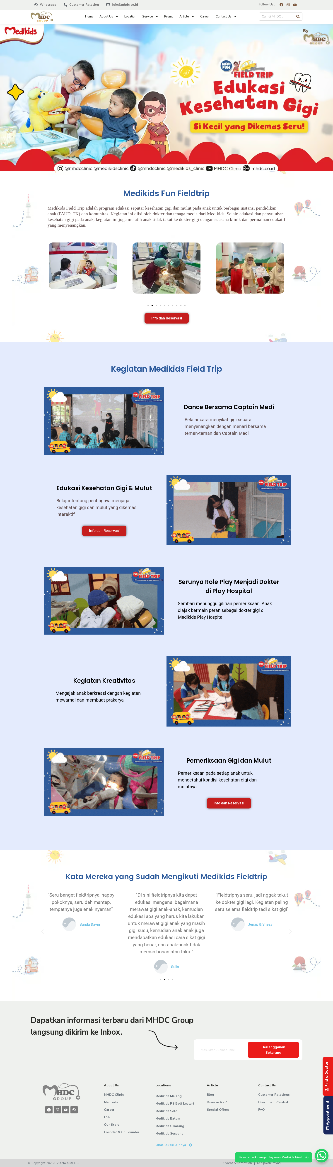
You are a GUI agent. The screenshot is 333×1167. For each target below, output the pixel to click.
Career (205, 16)
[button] (29, 268)
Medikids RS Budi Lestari (174, 1103)
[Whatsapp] (74, 1109)
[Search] (298, 16)
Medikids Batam (167, 1118)
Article (184, 16)
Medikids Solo (166, 1111)
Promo (169, 16)
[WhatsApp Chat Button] (321, 1155)
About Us (106, 16)
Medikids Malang (168, 1096)
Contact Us (224, 16)
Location (130, 16)
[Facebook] (49, 1109)
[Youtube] (65, 1109)
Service (147, 16)
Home (89, 16)
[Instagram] (57, 1109)
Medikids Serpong (169, 1133)
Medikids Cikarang (169, 1126)
